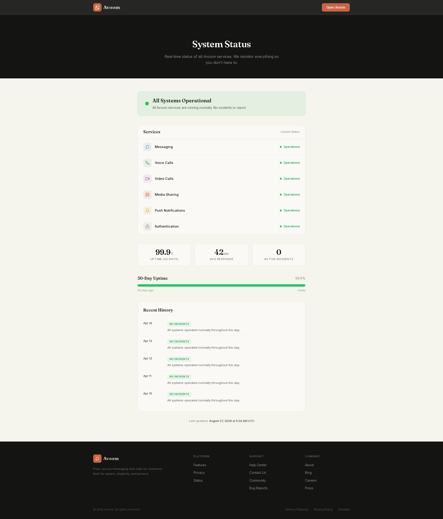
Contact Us (257, 473)
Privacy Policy (323, 509)
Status (198, 480)
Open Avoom (335, 7)
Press (309, 488)
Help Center (258, 465)
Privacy (199, 473)
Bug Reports (258, 488)
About (309, 465)
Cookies (344, 509)
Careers (311, 480)
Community (257, 480)
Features (200, 465)
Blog (308, 473)
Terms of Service (296, 509)
